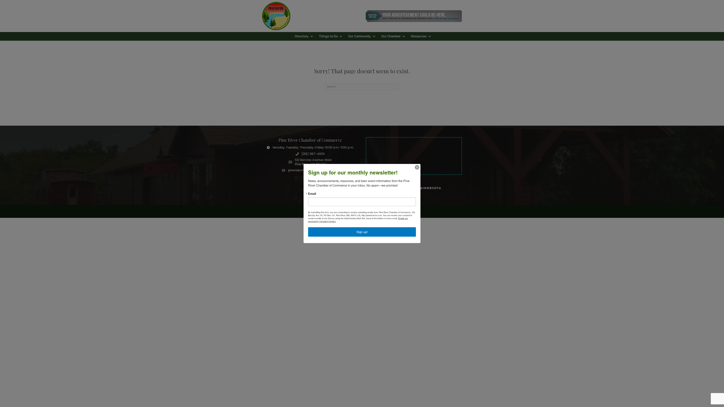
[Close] (417, 167)
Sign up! (362, 232)
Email (312, 193)
